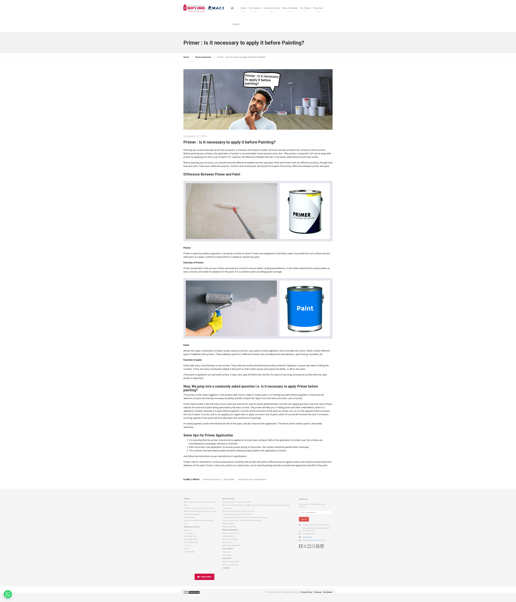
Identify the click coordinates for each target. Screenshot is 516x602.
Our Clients (305, 8)
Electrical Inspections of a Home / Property (238, 511)
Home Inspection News (231, 533)
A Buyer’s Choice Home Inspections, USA (199, 508)
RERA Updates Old (229, 536)
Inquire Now (206, 577)
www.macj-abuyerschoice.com (313, 540)
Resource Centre (272, 8)
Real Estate (229, 479)
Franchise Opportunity (230, 561)
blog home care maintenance (252, 479)
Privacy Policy (306, 592)
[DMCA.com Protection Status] (191, 592)
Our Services (255, 8)
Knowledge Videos (191, 539)
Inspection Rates (228, 523)
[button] (8, 594)
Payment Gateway (229, 527)
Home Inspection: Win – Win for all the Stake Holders (242, 520)
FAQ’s (186, 548)
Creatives (187, 545)
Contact (235, 24)
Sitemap (317, 592)
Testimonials (227, 555)
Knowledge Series (190, 536)
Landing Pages (189, 552)
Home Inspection (211, 479)
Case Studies (189, 533)
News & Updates (290, 8)
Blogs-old (187, 530)
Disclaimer (328, 592)
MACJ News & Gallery (230, 539)
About (243, 8)
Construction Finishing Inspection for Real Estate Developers (245, 517)
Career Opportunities (230, 565)
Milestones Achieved (191, 514)
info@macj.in (307, 537)
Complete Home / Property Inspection (236, 502)
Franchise (318, 8)
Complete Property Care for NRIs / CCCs (237, 514)
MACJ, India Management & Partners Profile (200, 511)
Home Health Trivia (191, 542)
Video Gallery (227, 542)
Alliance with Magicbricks (231, 545)
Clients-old (226, 552)
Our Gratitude (189, 517)
